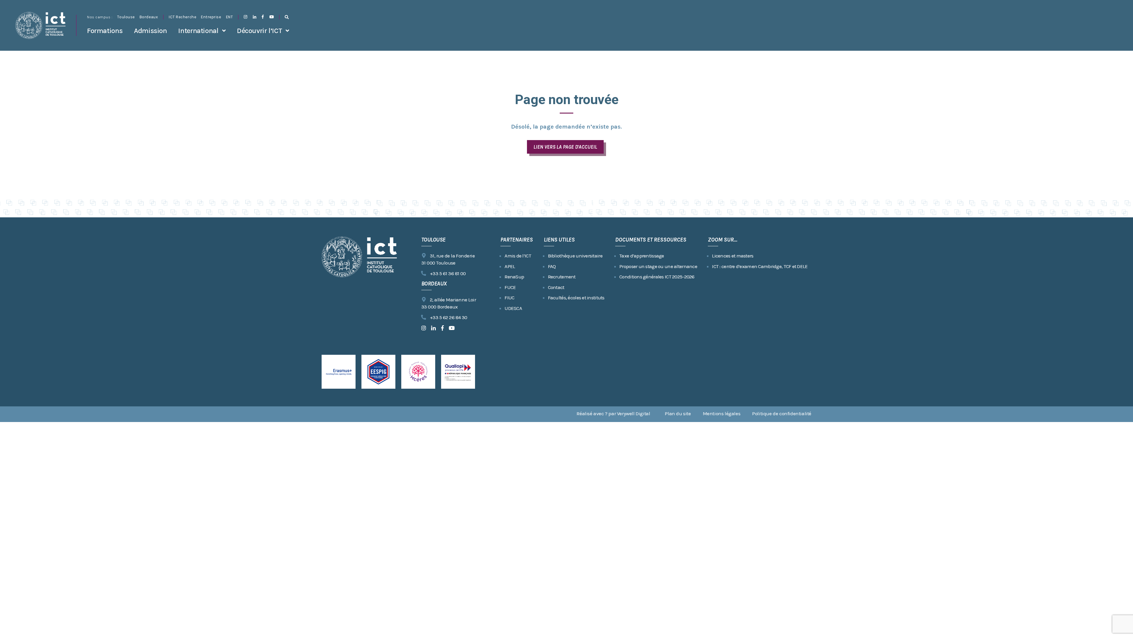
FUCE (510, 287)
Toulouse (126, 17)
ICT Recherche (182, 17)
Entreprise (211, 17)
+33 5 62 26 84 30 (448, 317)
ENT (229, 17)
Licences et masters (732, 256)
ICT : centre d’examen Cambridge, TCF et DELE (760, 266)
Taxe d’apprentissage (641, 256)
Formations (104, 31)
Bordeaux (149, 17)
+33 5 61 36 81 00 (448, 273)
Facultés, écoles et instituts (576, 298)
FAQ (552, 266)
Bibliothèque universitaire (575, 256)
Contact (556, 287)
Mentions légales (722, 413)
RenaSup (514, 277)
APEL (510, 266)
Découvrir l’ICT (259, 31)
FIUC (509, 298)
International (198, 31)
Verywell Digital (633, 413)
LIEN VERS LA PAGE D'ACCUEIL (565, 147)
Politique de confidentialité (781, 413)
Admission (150, 31)
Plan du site (678, 413)
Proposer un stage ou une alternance (658, 266)
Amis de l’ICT (518, 256)
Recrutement (562, 277)
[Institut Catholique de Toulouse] (40, 25)
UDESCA (513, 308)
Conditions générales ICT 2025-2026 (657, 277)
